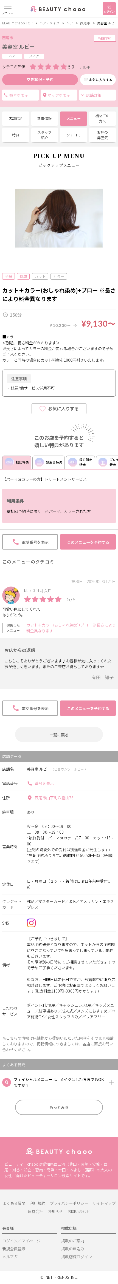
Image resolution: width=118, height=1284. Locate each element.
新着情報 (44, 118)
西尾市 (85, 23)
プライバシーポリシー (69, 1203)
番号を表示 (44, 783)
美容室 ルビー (18, 46)
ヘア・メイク (49, 23)
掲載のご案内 (72, 1240)
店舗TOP (16, 118)
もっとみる (59, 1107)
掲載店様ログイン (76, 1256)
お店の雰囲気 (102, 135)
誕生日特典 (54, 462)
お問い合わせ (78, 1211)
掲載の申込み (72, 1248)
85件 (86, 67)
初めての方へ (102, 118)
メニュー (73, 118)
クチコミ (73, 135)
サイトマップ (104, 1203)
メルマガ (10, 1256)
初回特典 (22, 462)
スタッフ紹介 (44, 135)
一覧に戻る (59, 734)
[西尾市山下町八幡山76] (59, 95)
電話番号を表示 (20, 95)
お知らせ (55, 1211)
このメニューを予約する (88, 542)
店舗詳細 (94, 95)
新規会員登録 (13, 1248)
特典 (15, 135)
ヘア (69, 23)
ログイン (109, 11)
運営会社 (35, 1211)
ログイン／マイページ (21, 1240)
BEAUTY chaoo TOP (17, 23)
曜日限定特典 (85, 462)
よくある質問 (14, 1203)
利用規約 (37, 1203)
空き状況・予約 (40, 79)
